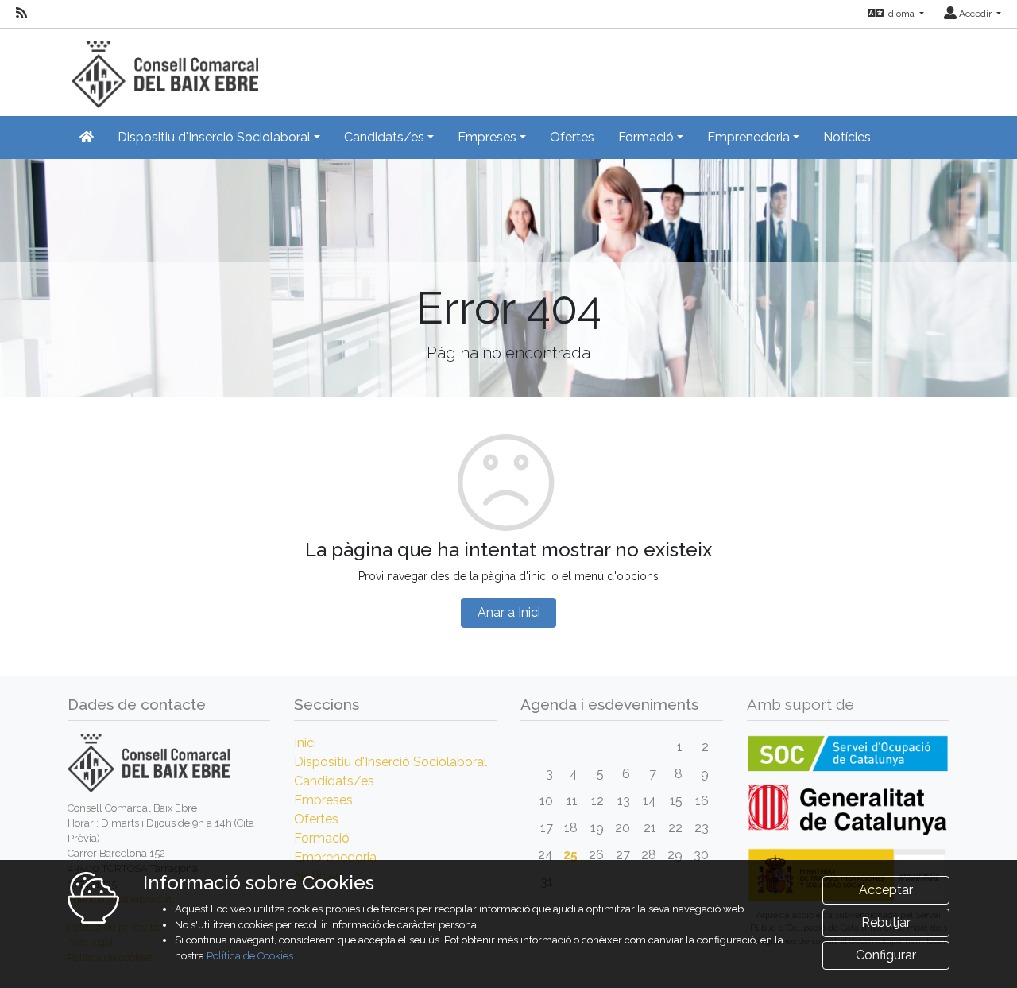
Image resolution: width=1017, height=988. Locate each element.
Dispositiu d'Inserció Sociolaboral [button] (214, 137)
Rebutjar (886, 922)
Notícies (847, 137)
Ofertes (572, 137)
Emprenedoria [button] (748, 137)
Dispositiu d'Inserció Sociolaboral (390, 761)
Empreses (323, 800)
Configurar (886, 955)
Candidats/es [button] (384, 137)
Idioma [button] (900, 13)
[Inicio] (163, 67)
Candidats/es (334, 780)
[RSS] (21, 13)
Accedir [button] (975, 13)
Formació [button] (646, 137)
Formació (322, 838)
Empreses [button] (487, 137)
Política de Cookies (250, 956)
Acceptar (886, 889)
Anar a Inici (509, 612)
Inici (305, 742)
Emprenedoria (335, 857)
